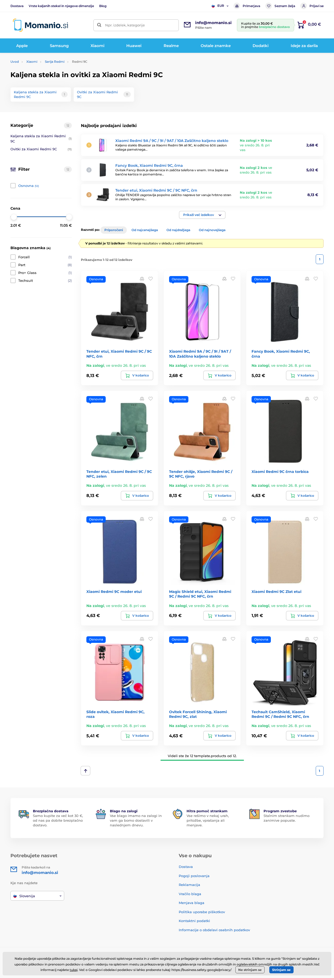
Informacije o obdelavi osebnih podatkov (214, 930)
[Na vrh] (85, 770)
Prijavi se (316, 6)
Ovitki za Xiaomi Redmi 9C (41, 149)
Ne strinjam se (250, 970)
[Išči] (99, 25)
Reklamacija (189, 885)
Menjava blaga (191, 903)
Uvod (14, 62)
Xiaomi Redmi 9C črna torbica (280, 471)
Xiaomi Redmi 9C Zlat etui (276, 591)
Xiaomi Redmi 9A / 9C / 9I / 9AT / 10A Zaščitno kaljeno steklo (171, 140)
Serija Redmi (54, 62)
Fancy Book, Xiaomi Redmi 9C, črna (149, 165)
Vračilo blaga (190, 894)
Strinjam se (281, 970)
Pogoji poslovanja (194, 876)
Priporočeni (113, 230)
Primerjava (251, 6)
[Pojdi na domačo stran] (40, 25)
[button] (202, 215)
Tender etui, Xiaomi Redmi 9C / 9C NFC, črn (156, 190)
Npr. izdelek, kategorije (125, 25)
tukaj (73, 970)
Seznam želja (285, 6)
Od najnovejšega (212, 230)
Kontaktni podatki (194, 921)
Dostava (16, 6)
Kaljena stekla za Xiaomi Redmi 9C (41, 138)
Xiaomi (31, 62)
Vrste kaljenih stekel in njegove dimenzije (61, 6)
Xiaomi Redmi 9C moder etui (114, 591)
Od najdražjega (178, 230)
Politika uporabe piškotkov (202, 912)
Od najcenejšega (145, 230)
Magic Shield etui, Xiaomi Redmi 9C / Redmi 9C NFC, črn (200, 594)
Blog (102, 6)
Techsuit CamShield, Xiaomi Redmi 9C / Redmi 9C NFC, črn (280, 714)
